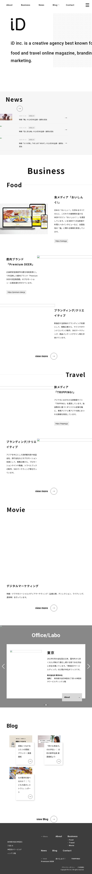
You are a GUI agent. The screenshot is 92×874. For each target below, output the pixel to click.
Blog (54, 850)
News (41, 5)
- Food (70, 840)
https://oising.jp (61, 241)
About (9, 5)
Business (25, 5)
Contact (70, 5)
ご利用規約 (80, 867)
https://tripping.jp (62, 424)
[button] (44, 704)
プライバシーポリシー (68, 867)
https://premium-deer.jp (16, 292)
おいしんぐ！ (61, 859)
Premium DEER (47, 861)
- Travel (71, 843)
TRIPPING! (75, 859)
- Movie (71, 845)
